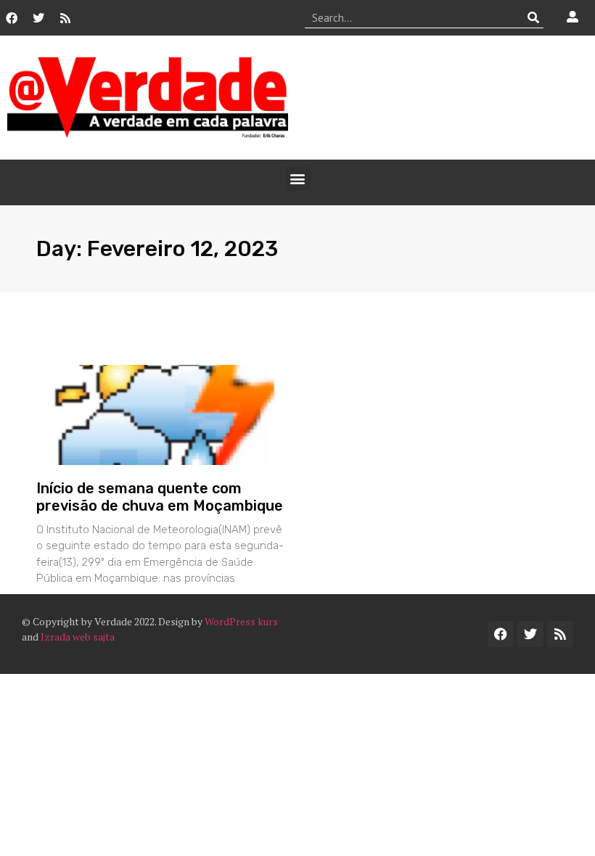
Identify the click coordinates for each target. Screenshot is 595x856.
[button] (298, 179)
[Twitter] (38, 18)
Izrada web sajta (78, 636)
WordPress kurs (241, 621)
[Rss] (65, 18)
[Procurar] (532, 17)
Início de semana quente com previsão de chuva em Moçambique (159, 497)
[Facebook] (11, 18)
